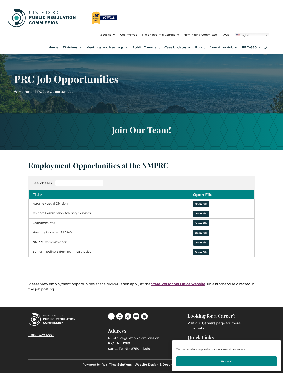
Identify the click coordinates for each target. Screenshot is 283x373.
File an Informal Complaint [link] (160, 34)
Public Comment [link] (146, 47)
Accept (226, 361)
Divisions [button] (70, 47)
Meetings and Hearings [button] (105, 47)
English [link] (244, 35)
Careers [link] (208, 323)
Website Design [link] (147, 364)
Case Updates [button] (175, 47)
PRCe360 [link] (249, 47)
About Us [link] (105, 34)
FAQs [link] (225, 34)
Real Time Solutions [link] (117, 364)
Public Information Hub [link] (214, 47)
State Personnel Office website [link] (178, 284)
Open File (201, 204)
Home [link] (53, 47)
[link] (63, 25)
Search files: (43, 183)
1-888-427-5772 (41, 335)
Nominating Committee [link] (200, 34)
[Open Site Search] (265, 47)
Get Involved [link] (128, 34)
